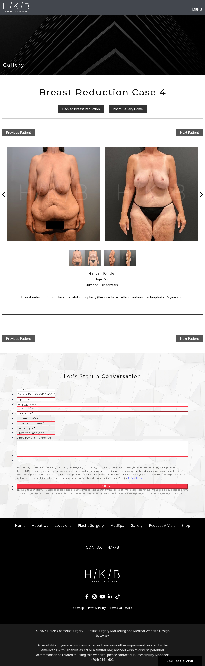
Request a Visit (180, 661)
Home (20, 525)
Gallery (137, 525)
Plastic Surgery (91, 525)
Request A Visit (162, 525)
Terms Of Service (121, 608)
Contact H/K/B (102, 547)
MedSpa (117, 525)
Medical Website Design (151, 631)
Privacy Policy (97, 608)
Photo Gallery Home (128, 109)
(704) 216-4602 (102, 659)
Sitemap (78, 608)
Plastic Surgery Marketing (106, 631)
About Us (40, 525)
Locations (63, 525)
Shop (185, 525)
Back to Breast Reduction (81, 109)
